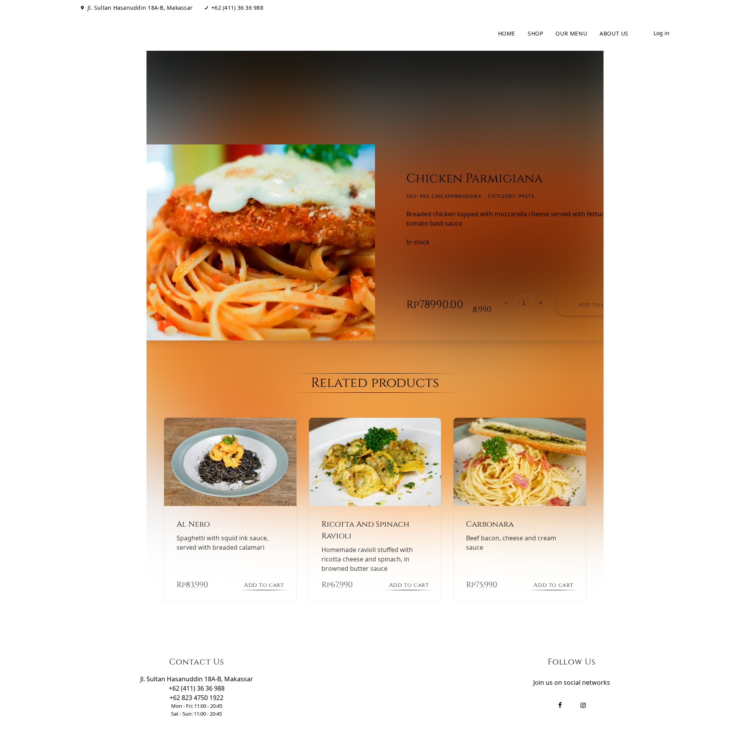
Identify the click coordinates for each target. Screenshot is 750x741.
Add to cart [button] (264, 585)
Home (506, 33)
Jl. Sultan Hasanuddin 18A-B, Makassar (140, 8)
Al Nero (193, 524)
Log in (662, 33)
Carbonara (490, 524)
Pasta (527, 196)
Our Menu (571, 33)
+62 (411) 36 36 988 (237, 8)
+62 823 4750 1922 (196, 697)
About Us (614, 33)
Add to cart (597, 305)
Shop (535, 33)
